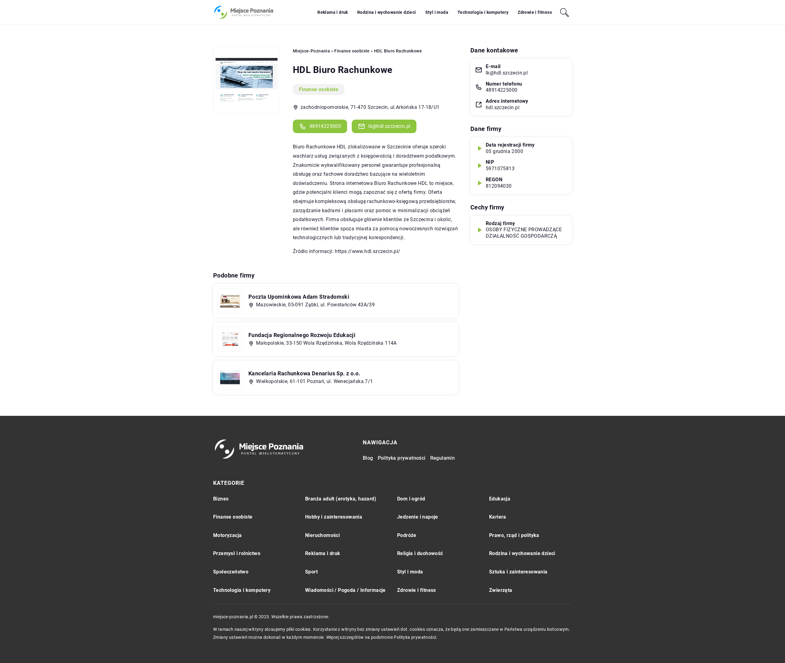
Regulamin (442, 458)
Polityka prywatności (402, 458)
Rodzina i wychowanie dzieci (386, 12)
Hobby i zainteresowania (333, 517)
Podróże (406, 535)
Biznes (220, 499)
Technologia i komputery (483, 12)
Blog (368, 458)
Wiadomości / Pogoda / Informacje (345, 590)
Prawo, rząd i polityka (514, 535)
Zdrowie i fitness (535, 12)
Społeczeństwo (230, 572)
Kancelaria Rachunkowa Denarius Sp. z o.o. (304, 373)
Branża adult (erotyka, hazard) (340, 499)
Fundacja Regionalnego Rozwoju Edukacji (301, 335)
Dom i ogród (411, 499)
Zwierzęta (500, 590)
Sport (311, 572)
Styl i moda (436, 12)
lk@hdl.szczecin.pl (389, 126)
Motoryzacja (227, 535)
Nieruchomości (322, 535)
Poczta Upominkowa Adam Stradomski (298, 296)
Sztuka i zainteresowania (518, 572)
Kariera (497, 517)
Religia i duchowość (420, 553)
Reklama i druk (332, 12)
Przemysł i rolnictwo (236, 553)
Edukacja (499, 499)
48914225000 (325, 126)
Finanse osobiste (318, 89)
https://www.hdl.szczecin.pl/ (367, 251)
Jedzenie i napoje (417, 517)
